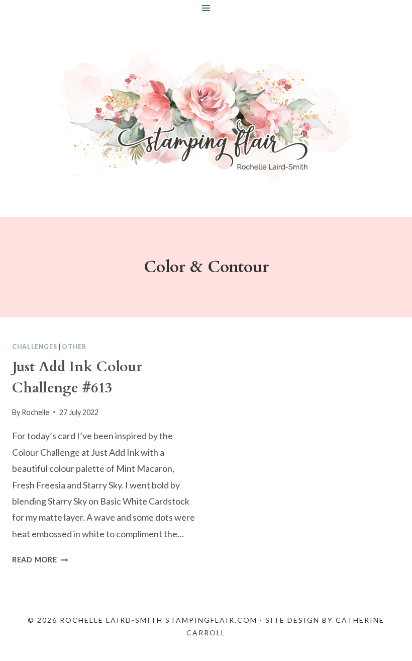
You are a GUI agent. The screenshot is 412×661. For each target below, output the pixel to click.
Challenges (34, 347)
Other (74, 347)
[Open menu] (206, 8)
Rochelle (35, 412)
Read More (40, 559)
